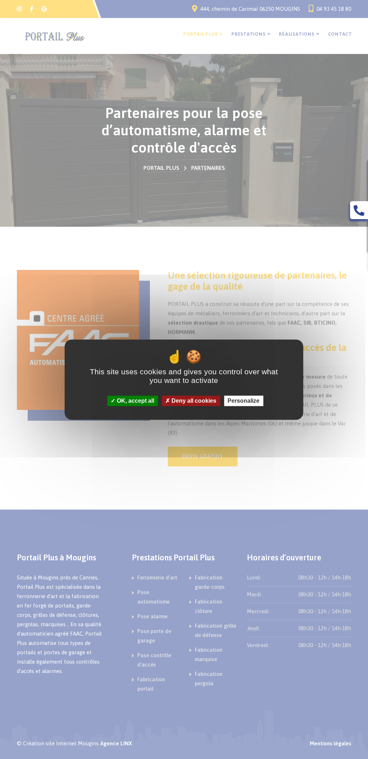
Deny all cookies (193, 401)
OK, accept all (134, 401)
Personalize (243, 401)
